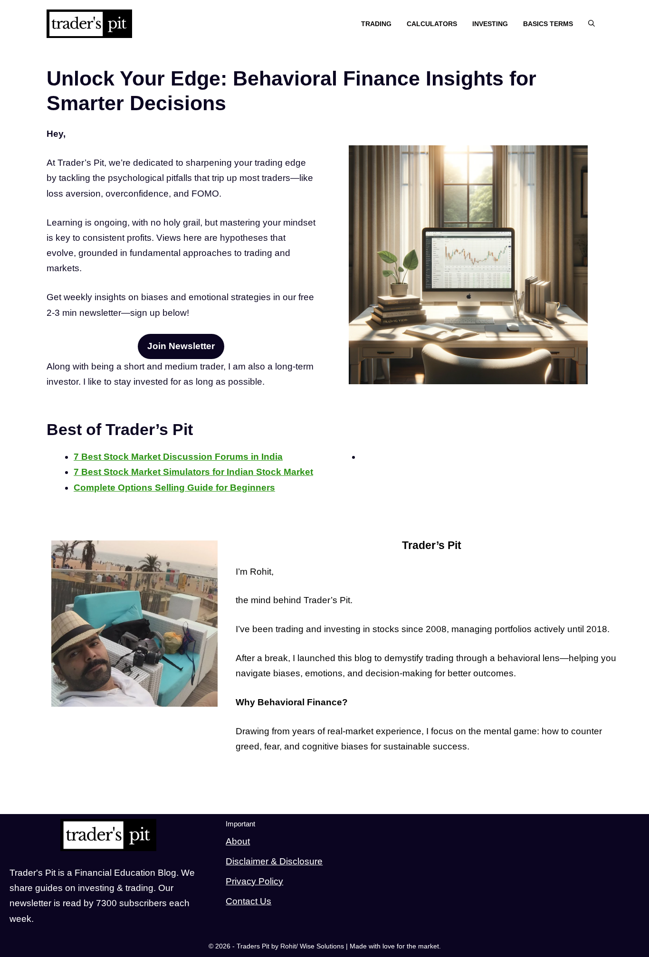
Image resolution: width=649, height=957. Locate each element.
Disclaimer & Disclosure (274, 861)
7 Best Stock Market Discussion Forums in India (178, 457)
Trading (376, 24)
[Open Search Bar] (591, 24)
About (238, 841)
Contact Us (248, 901)
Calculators (432, 24)
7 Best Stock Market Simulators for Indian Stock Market (193, 472)
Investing (490, 24)
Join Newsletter (181, 346)
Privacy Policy (254, 881)
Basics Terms (548, 24)
